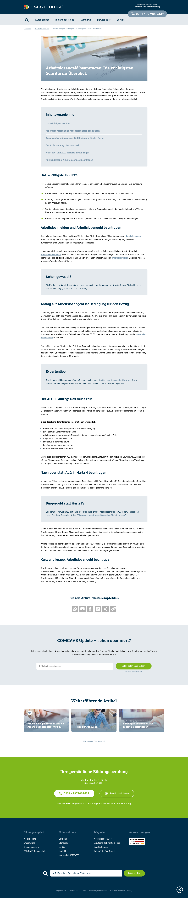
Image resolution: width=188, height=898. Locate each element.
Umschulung (29, 843)
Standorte (63, 843)
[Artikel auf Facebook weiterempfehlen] (90, 609)
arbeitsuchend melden (51, 254)
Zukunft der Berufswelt (104, 851)
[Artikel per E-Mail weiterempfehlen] (82, 609)
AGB (84, 890)
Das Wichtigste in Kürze (58, 123)
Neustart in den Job (103, 839)
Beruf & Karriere (101, 847)
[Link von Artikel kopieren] (113, 609)
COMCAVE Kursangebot (34, 851)
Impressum (61, 890)
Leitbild (62, 847)
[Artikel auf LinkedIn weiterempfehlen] (98, 609)
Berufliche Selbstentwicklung (107, 843)
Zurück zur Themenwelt (94, 741)
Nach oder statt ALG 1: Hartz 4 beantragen (67, 152)
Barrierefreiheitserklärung (121, 890)
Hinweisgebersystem (98, 890)
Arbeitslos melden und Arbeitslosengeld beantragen (73, 130)
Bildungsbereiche (31, 847)
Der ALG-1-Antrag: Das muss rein (63, 145)
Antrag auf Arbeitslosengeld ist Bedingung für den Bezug (75, 138)
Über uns (63, 839)
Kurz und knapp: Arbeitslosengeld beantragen (69, 160)
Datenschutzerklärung (133, 671)
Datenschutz (74, 890)
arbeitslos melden (120, 258)
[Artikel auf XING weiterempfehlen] (105, 609)
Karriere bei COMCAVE (69, 855)
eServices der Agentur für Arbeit (116, 380)
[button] (147, 13)
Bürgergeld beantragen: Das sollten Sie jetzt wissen (101, 515)
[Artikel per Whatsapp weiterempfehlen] (75, 609)
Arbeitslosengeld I (134, 236)
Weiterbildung (30, 839)
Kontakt (62, 851)
